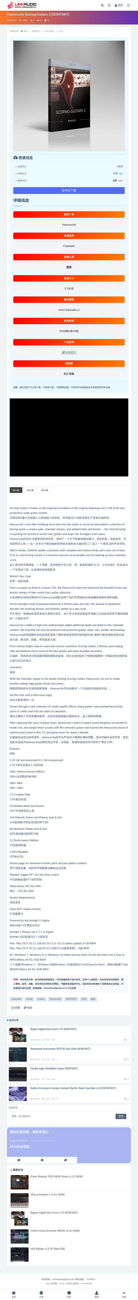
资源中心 (36, 31)
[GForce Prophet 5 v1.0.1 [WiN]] (20, 1200)
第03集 (44, 490)
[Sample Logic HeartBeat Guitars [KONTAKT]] (18, 1074)
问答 (69, 1297)
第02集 (30, 490)
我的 (97, 1297)
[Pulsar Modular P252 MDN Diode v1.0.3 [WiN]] (20, 1182)
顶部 (124, 1297)
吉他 (84, 999)
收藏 (17, 1008)
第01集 (16, 490)
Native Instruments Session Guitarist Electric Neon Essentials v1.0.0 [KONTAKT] (73, 1088)
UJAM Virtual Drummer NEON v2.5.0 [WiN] (55, 1231)
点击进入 (70, 352)
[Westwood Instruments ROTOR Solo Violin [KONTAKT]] (18, 1054)
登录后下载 (69, 190)
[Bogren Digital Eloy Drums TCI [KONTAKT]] (18, 1035)
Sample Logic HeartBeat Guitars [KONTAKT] (54, 1068)
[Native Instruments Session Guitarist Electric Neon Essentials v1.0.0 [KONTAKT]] (18, 1094)
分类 (41, 1297)
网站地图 (79, 1279)
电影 (93, 999)
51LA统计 (91, 1279)
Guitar (29, 999)
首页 (26, 31)
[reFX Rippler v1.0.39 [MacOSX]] (20, 1254)
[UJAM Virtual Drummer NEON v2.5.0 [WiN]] (20, 1236)
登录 (120, 5)
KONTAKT (11, 20)
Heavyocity (55, 999)
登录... (15, 1116)
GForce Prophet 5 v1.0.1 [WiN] (47, 1195)
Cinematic (16, 999)
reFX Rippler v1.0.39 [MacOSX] (47, 1249)
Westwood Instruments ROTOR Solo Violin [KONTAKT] (60, 1049)
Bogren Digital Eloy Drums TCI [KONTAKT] (53, 1029)
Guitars (41, 999)
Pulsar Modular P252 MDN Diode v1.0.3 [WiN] (56, 1176)
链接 (29, 1008)
